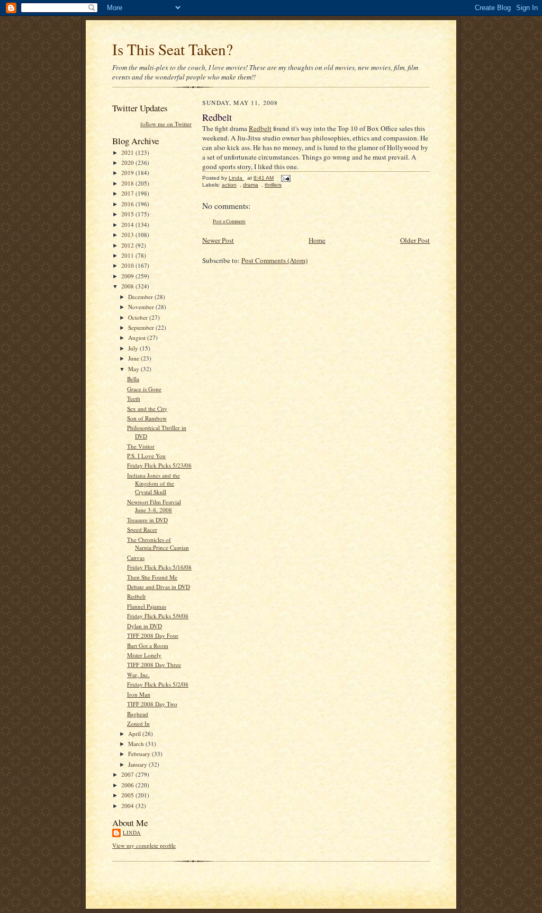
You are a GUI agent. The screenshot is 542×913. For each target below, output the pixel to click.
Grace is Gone (144, 389)
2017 (128, 193)
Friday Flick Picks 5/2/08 (157, 684)
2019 (128, 173)
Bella (133, 379)
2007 (128, 774)
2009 (128, 276)
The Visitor (141, 446)
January (138, 764)
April (135, 734)
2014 (128, 225)
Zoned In (138, 723)
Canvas (135, 557)
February (140, 754)
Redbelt (136, 596)
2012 (128, 245)
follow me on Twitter (166, 124)
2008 (128, 286)
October (138, 317)
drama (250, 185)
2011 (128, 255)
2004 (128, 806)
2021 (128, 152)
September (142, 327)
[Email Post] (285, 178)
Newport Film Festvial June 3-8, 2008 (154, 506)
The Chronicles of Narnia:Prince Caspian (158, 543)
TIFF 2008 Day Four (152, 635)
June (134, 358)
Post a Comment (229, 221)
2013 (128, 235)
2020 (128, 162)
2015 (128, 214)
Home (317, 240)
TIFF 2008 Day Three (154, 665)
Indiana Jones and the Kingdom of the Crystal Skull (153, 483)
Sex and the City (147, 408)
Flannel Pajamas (146, 606)
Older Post (415, 240)
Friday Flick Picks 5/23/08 (159, 465)
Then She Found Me (152, 577)
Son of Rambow (147, 418)
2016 (128, 204)
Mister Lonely (144, 655)
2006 (128, 785)
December (141, 297)
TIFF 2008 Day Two (152, 704)
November (142, 307)
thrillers (273, 185)
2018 (128, 183)
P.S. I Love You (146, 456)
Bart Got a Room (147, 645)
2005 (128, 795)
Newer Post (218, 240)
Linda (132, 832)
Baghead (137, 714)
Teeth (133, 398)
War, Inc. (138, 675)
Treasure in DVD (147, 520)
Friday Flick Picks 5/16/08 (159, 567)
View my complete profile (144, 845)
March (137, 744)
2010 (128, 265)
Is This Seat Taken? (172, 49)
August (137, 337)
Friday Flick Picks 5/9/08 (157, 616)
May (134, 369)
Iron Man (138, 694)
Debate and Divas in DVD (158, 587)
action (229, 185)
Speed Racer (142, 529)
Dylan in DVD (144, 626)
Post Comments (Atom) (274, 260)
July (134, 348)
